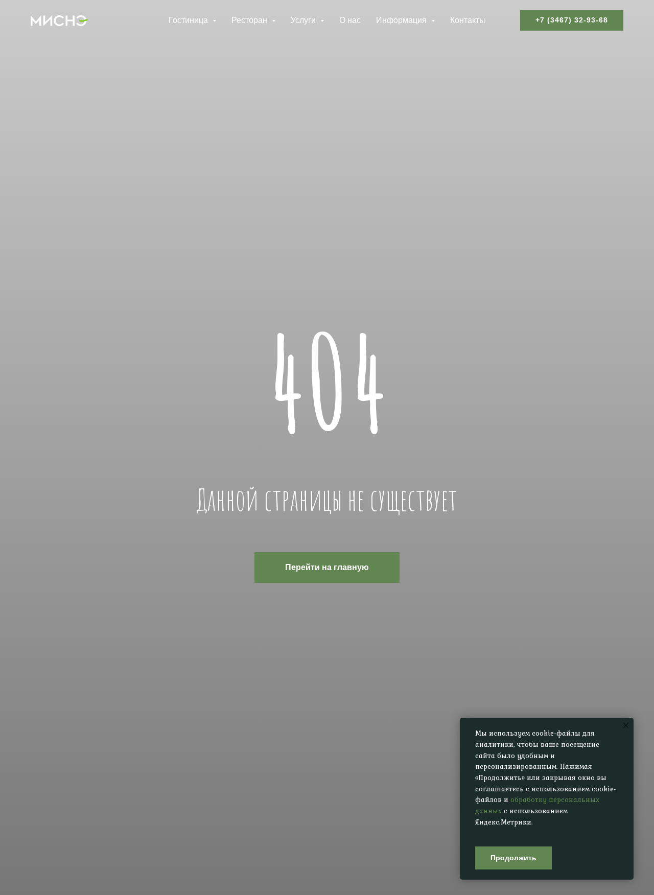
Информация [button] (402, 20)
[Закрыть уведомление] (626, 725)
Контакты (467, 20)
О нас (350, 20)
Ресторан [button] (250, 20)
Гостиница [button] (189, 20)
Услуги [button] (304, 20)
